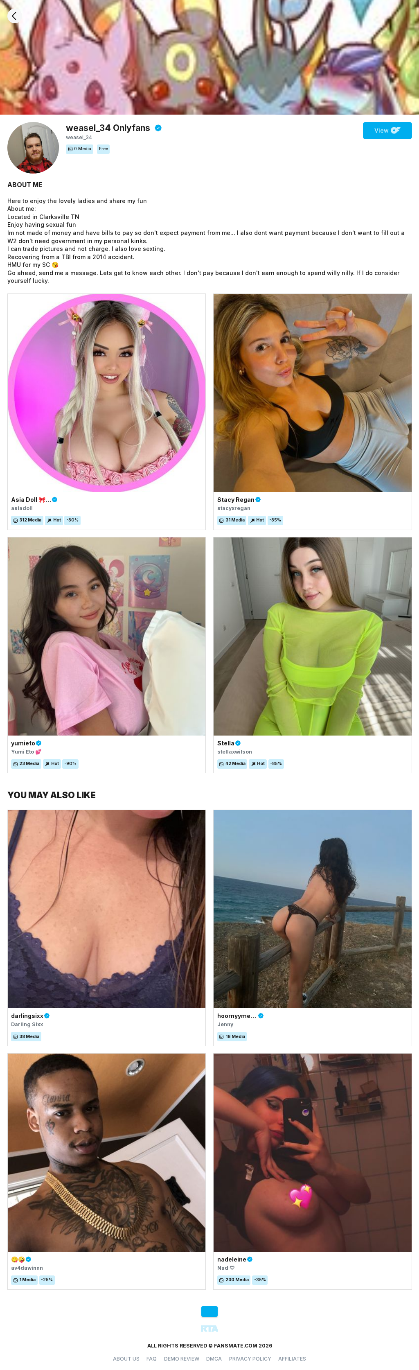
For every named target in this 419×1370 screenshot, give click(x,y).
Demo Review (181, 1359)
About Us (126, 1359)
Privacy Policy (250, 1359)
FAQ (151, 1359)
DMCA (214, 1359)
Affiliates (292, 1359)
